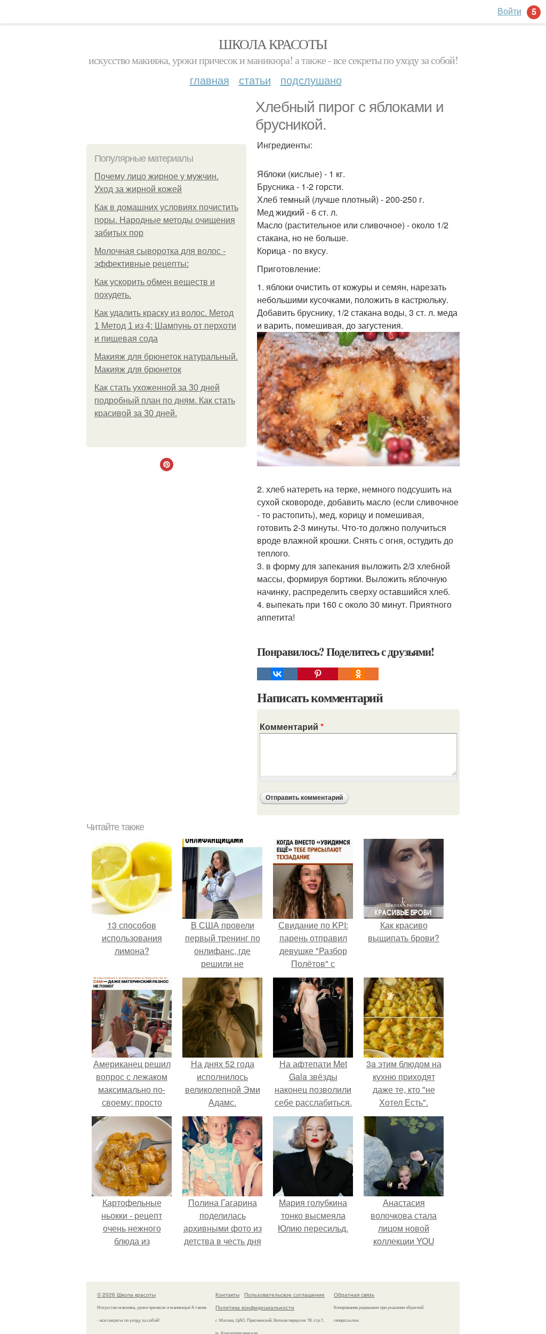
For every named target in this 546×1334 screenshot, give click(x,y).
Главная (209, 80)
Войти (509, 11)
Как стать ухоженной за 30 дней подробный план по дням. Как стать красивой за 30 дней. (164, 400)
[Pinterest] (318, 674)
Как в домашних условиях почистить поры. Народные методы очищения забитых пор (166, 220)
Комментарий (292, 726)
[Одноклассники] (358, 674)
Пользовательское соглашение (284, 1294)
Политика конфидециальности (254, 1307)
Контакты (227, 1294)
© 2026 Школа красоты (126, 1294)
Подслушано (311, 80)
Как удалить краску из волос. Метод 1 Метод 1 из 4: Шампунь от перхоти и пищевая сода (165, 325)
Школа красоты (273, 44)
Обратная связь (354, 1294)
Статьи (255, 80)
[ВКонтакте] (277, 674)
